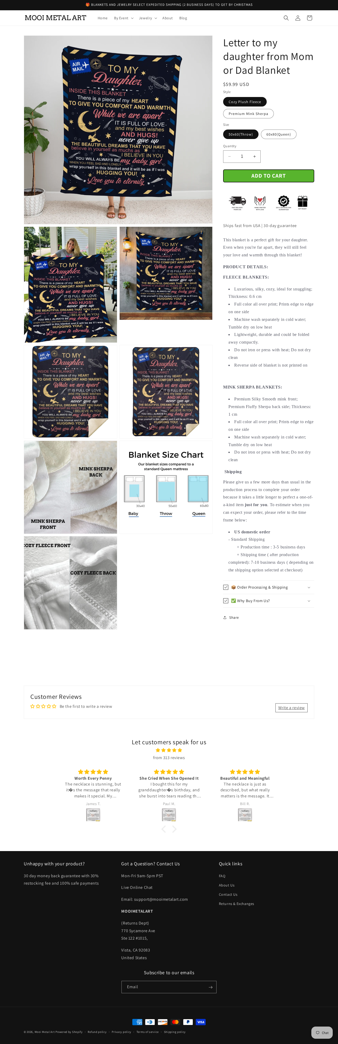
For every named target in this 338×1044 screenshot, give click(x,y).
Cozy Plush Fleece (245, 101)
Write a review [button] (291, 707)
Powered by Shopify (69, 1032)
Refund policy (97, 1031)
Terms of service (148, 1031)
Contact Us (228, 894)
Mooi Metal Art (45, 1032)
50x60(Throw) (241, 134)
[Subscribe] (210, 987)
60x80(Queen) (278, 134)
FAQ (222, 875)
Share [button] (234, 617)
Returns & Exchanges (236, 903)
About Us (227, 885)
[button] (123, 18)
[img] (169, 750)
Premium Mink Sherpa (248, 113)
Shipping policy (175, 1031)
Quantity (229, 146)
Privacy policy (121, 1031)
